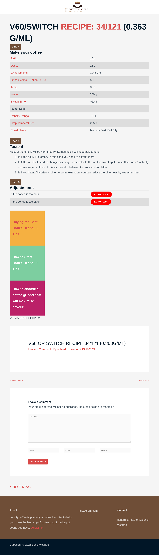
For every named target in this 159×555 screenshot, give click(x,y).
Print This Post (21, 486)
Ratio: (14, 58)
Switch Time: (19, 101)
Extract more (101, 194)
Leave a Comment (39, 349)
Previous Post (16, 380)
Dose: (14, 65)
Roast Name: (19, 130)
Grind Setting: (19, 72)
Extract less (101, 202)
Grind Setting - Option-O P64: (29, 80)
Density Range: (20, 115)
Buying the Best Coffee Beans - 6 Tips (25, 228)
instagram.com (89, 510)
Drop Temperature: (22, 123)
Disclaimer (37, 527)
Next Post (144, 380)
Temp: (14, 87)
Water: (15, 94)
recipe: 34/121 (91, 26)
